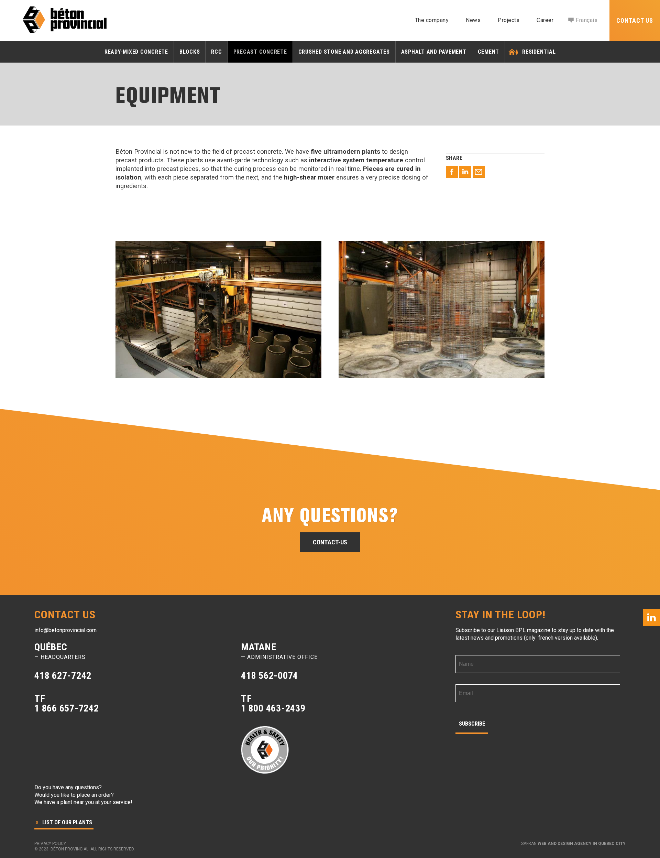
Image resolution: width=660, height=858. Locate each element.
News (473, 20)
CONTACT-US (330, 542)
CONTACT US (634, 20)
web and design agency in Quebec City (582, 843)
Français (586, 20)
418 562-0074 (269, 675)
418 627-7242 (62, 675)
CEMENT (488, 51)
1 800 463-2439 (273, 708)
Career (545, 20)
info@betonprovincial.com (65, 630)
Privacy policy (50, 843)
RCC (216, 51)
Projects (508, 20)
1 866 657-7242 (66, 708)
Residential (539, 51)
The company (432, 20)
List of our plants (66, 822)
